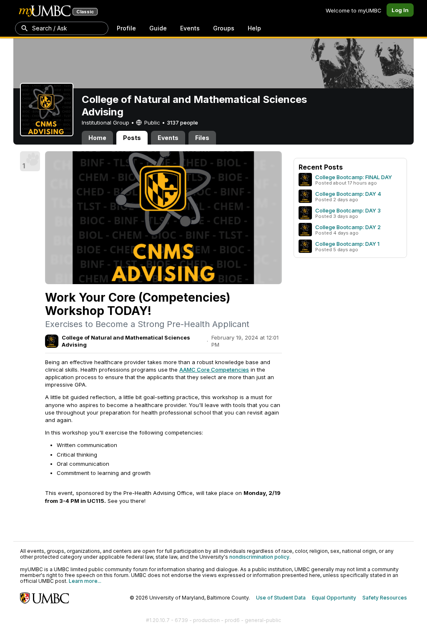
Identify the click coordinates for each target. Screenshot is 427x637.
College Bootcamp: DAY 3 (348, 210)
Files (202, 137)
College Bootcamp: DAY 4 (348, 193)
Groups (223, 28)
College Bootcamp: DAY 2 (348, 227)
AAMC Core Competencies (214, 369)
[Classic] (44, 11)
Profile (126, 28)
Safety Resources (384, 598)
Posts (132, 137)
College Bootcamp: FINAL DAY (353, 177)
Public (152, 122)
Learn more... (85, 581)
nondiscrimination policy (259, 557)
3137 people (182, 122)
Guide (158, 28)
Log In (400, 10)
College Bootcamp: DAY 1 (347, 243)
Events (190, 28)
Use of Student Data (281, 598)
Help (254, 28)
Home (97, 137)
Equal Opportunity (334, 598)
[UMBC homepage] (45, 598)
